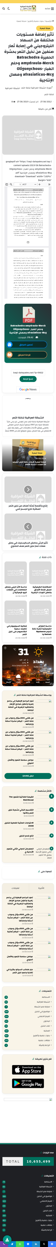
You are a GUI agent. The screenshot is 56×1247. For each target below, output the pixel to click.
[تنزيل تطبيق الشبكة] (7, 1239)
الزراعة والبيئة (44, 1045)
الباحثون (46, 1021)
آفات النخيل (45, 1025)
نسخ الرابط (28, 379)
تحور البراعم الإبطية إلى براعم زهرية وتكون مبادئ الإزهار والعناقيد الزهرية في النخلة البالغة (20, 705)
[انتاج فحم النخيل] (44, 839)
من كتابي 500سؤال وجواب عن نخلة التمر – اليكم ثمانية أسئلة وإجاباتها (19, 735)
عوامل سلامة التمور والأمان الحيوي (21, 761)
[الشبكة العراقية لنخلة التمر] (28, 8)
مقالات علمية (44, 1040)
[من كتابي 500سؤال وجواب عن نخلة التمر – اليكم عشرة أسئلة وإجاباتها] (44, 722)
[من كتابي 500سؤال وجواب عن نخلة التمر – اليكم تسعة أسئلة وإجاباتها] (44, 750)
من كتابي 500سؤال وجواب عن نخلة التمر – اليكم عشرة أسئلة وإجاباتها (19, 721)
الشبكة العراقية (43, 1001)
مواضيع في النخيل (42, 1011)
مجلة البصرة (21, 21)
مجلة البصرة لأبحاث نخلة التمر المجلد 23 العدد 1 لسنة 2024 (29, 463)
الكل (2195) (28, 776)
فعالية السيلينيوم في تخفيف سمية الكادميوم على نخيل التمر (17, 630)
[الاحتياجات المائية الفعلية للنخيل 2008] (44, 826)
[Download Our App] (27, 1075)
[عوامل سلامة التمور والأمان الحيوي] (44, 764)
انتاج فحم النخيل (26, 836)
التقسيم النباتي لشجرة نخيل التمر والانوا (21, 811)
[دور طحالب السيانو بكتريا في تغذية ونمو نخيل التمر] (43, 973)
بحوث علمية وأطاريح (36, 21)
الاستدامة (46, 997)
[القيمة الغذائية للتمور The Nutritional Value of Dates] (44, 800)
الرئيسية (48, 21)
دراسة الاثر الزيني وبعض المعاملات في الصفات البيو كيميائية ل (16, 589)
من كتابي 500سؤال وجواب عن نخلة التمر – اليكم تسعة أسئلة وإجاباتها (19, 749)
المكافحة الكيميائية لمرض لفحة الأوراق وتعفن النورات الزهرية (41, 589)
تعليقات (15, 888)
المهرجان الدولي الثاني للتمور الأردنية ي (20, 850)
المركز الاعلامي (44, 1016)
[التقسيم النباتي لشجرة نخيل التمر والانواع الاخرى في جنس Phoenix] (44, 813)
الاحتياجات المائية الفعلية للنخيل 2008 (19, 824)
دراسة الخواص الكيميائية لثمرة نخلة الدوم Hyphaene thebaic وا (42, 630)
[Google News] (28, 389)
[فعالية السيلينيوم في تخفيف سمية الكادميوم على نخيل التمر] (15, 612)
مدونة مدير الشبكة (42, 1006)
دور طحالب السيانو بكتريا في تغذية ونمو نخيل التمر (19, 971)
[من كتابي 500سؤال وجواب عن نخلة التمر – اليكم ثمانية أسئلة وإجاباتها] (44, 736)
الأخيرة (41, 888)
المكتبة (47, 1030)
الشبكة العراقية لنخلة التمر (28, 417)
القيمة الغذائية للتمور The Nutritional (21, 798)
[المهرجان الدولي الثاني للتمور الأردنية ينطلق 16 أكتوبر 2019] (44, 853)
